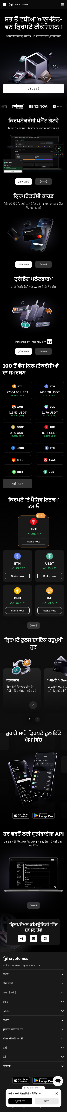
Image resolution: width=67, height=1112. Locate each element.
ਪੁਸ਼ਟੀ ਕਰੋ (20, 1101)
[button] (33, 974)
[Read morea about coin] (8, 106)
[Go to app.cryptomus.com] (18, 4)
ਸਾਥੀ (46, 1101)
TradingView (38, 341)
